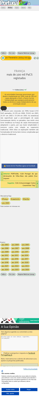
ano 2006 (5, 248)
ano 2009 (5, 252)
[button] (4, 108)
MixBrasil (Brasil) (19, 89)
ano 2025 (15, 270)
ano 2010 (15, 252)
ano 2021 (5, 266)
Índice (3, 7)
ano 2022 (15, 266)
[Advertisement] (19, 30)
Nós (29, 7)
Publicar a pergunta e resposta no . (18, 354)
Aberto (23, 7)
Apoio (17, 7)
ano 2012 (5, 255)
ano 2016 (15, 259)
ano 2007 (15, 248)
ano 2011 (25, 252)
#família (26, 199)
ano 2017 (25, 259)
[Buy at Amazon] (19, 322)
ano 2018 (5, 262)
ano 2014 (25, 255)
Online (10, 7)
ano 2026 (25, 270)
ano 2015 (5, 259)
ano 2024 (5, 270)
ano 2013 (15, 255)
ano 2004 (5, 203)
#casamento (15, 199)
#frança (5, 199)
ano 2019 (15, 262)
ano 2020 (25, 262)
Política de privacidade (30, 369)
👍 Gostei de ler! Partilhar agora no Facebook (19, 166)
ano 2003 (5, 245)
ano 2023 (25, 266)
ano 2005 (25, 245)
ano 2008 (25, 248)
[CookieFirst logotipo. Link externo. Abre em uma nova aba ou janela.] (2, 371)
